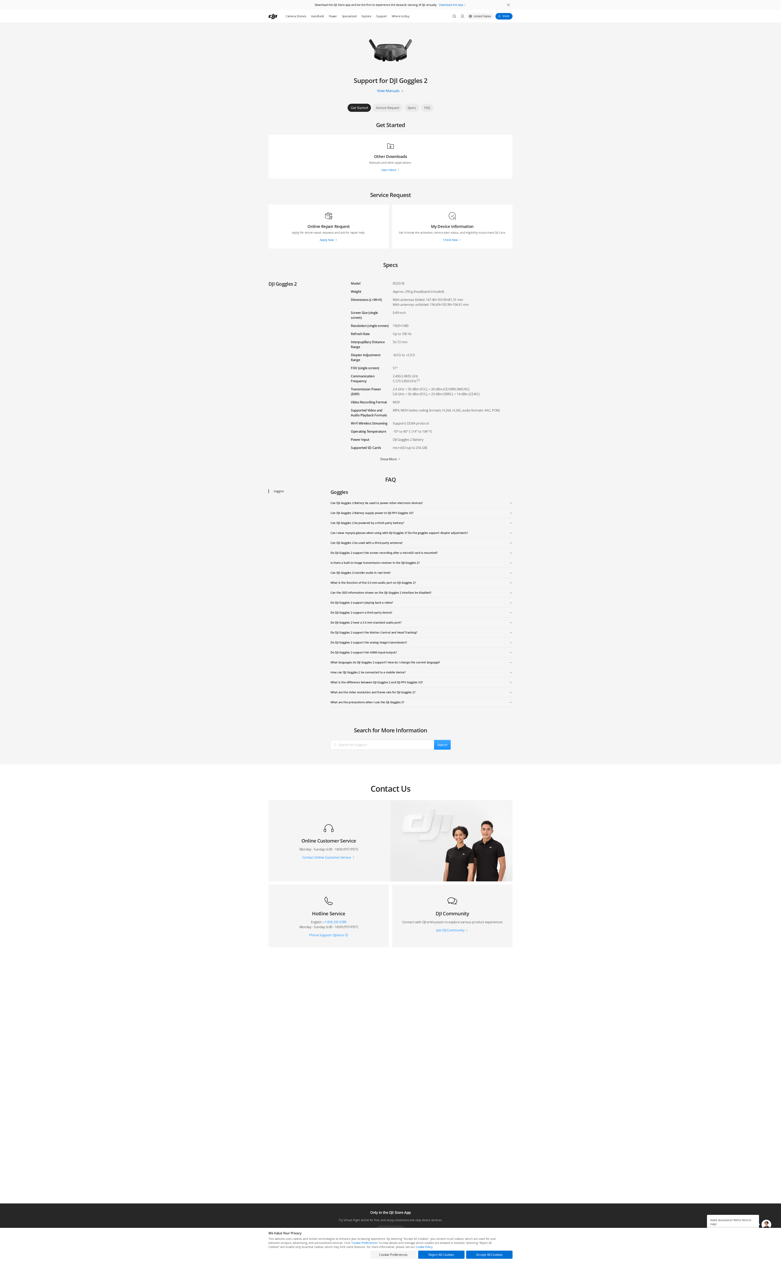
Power (333, 16)
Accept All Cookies (489, 1254)
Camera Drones (296, 16)
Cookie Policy (424, 1247)
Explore (366, 16)
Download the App (451, 5)
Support (381, 16)
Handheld (317, 16)
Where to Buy (400, 16)
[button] (766, 1224)
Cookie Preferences (364, 1243)
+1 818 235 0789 (334, 922)
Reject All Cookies (441, 1254)
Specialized (349, 16)
